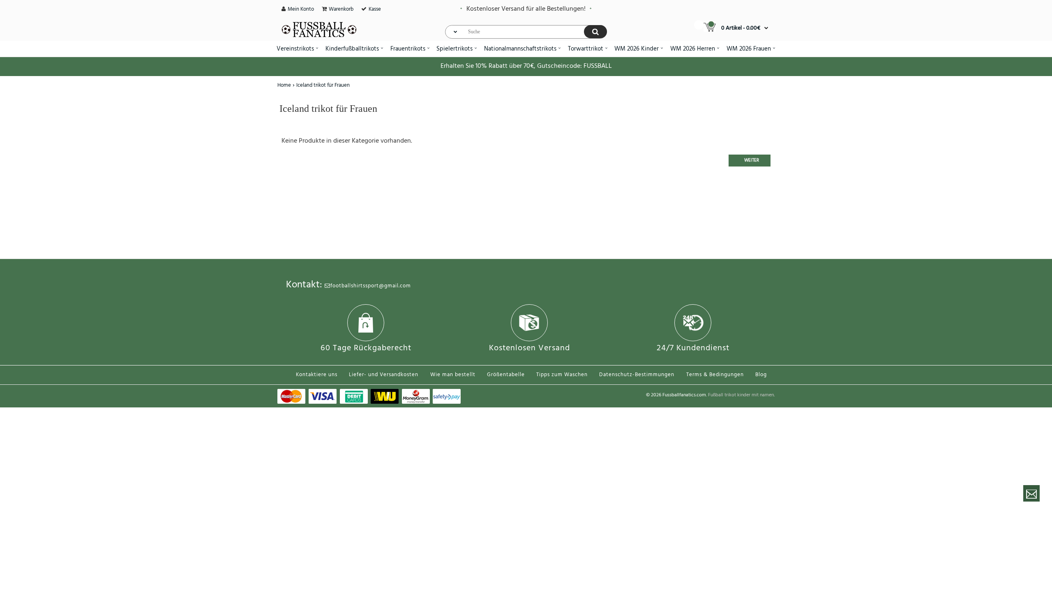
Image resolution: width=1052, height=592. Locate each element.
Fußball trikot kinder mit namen (741, 395)
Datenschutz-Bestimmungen (636, 375)
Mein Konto (301, 9)
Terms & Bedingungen (715, 375)
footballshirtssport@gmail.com (370, 286)
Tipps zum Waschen (562, 375)
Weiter (751, 160)
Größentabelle (506, 375)
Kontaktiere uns (316, 375)
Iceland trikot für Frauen (323, 85)
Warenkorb (341, 9)
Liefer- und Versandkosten (383, 375)
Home (284, 85)
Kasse (375, 9)
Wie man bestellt (452, 375)
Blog (761, 375)
